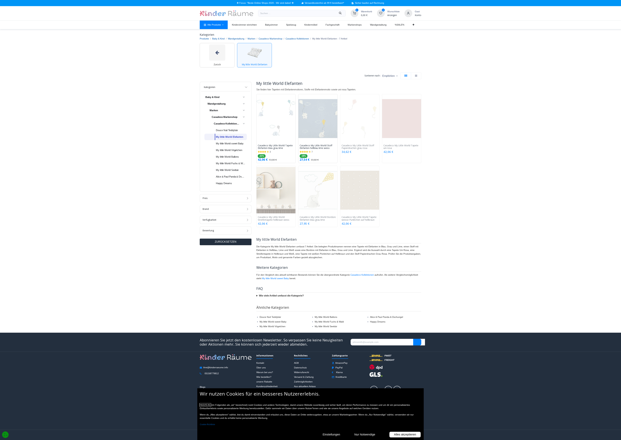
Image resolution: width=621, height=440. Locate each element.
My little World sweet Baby (275, 278)
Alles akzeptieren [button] (405, 434)
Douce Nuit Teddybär (270, 317)
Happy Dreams (377, 321)
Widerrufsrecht (301, 372)
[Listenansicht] (416, 76)
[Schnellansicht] (294, 99)
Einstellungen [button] (331, 434)
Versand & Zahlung (304, 377)
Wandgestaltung (236, 38)
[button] (390, 76)
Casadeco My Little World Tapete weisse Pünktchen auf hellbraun (359, 218)
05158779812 (212, 373)
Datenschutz (300, 367)
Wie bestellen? (263, 377)
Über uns (261, 367)
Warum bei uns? (264, 372)
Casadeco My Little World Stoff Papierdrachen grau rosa (358, 147)
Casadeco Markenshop (270, 38)
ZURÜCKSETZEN (225, 241)
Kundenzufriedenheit (267, 386)
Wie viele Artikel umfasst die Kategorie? (281, 295)
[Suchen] (340, 13)
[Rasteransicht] (405, 76)
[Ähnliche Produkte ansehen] (294, 113)
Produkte (204, 38)
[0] (354, 13)
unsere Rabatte (264, 381)
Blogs (202, 387)
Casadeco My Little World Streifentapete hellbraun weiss (273, 218)
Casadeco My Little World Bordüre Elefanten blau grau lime (318, 218)
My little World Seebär (326, 326)
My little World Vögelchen (272, 326)
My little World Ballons (326, 317)
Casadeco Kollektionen (297, 38)
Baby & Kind (218, 38)
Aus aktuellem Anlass (305, 386)
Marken (251, 38)
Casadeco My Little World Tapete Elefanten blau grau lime (275, 147)
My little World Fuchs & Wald (329, 321)
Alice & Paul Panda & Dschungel (386, 317)
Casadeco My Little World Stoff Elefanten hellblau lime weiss (316, 147)
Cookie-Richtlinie (207, 424)
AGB (296, 363)
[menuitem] (214, 25)
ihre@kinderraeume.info (215, 367)
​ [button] (417, 342)
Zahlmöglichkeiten (303, 381)
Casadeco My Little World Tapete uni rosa (400, 147)
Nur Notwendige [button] (364, 434)
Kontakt (260, 363)
